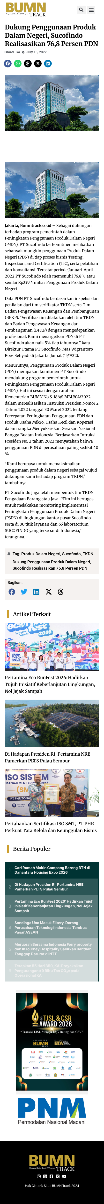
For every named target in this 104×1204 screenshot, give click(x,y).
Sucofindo (71, 553)
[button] (81, 10)
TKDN (88, 553)
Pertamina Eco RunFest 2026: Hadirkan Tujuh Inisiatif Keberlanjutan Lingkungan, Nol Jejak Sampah (50, 684)
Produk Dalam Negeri (40, 553)
